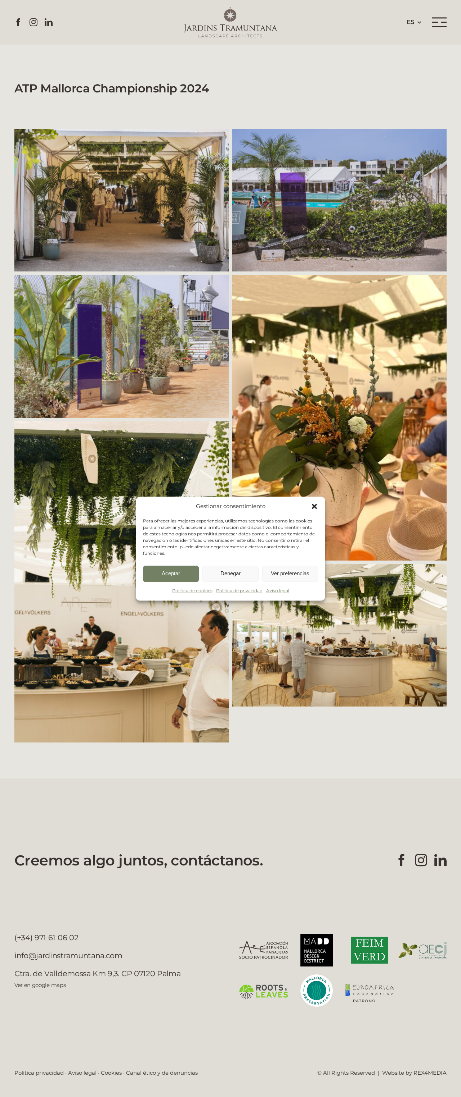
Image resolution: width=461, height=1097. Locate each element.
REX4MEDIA (430, 1072)
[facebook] (18, 22)
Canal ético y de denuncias (162, 1072)
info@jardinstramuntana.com (68, 955)
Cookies (111, 1072)
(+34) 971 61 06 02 (46, 937)
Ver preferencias (290, 573)
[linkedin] (49, 22)
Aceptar (171, 573)
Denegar (230, 573)
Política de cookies (192, 590)
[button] (314, 506)
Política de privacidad (239, 590)
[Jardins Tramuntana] (230, 10)
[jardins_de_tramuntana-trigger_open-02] (439, 19)
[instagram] (33, 22)
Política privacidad (39, 1072)
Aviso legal (277, 590)
